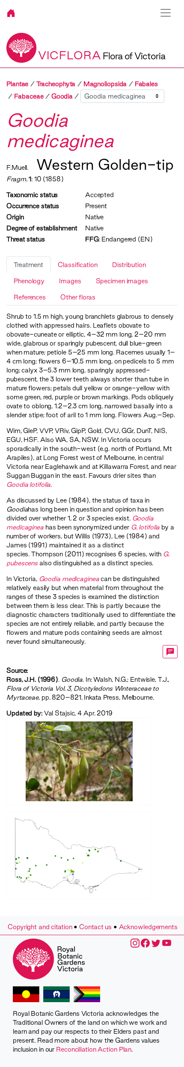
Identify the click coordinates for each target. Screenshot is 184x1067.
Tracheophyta (56, 83)
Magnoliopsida (105, 83)
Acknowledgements (148, 926)
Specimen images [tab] (122, 281)
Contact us (95, 926)
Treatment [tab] (28, 264)
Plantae (17, 83)
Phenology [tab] (29, 281)
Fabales (146, 83)
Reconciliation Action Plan (93, 1049)
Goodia (62, 96)
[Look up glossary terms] (170, 651)
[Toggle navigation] (166, 12)
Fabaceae (28, 96)
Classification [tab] (78, 264)
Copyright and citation (40, 926)
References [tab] (30, 297)
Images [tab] (70, 281)
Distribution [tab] (129, 264)
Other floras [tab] (77, 297)
